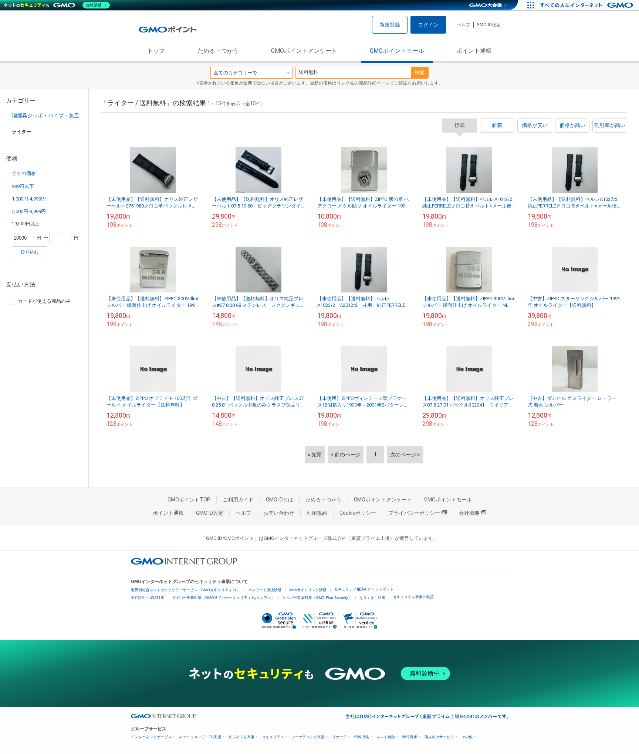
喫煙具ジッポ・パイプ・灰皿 (45, 116)
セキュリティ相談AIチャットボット (363, 589)
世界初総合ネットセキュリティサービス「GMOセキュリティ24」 (185, 590)
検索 (420, 72)
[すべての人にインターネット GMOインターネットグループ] (587, 5)
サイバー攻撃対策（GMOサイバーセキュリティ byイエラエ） (223, 598)
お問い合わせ (278, 513)
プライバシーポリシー (414, 513)
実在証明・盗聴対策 (147, 598)
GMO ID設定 (489, 24)
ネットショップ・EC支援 (200, 737)
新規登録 (389, 25)
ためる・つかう (218, 50)
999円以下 (23, 186)
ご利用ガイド (238, 500)
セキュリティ (273, 737)
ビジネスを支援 (241, 737)
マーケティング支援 (308, 737)
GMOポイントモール (397, 50)
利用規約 (317, 513)
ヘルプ (463, 24)
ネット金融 (385, 737)
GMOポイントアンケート (304, 50)
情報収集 (361, 737)
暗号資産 (409, 737)
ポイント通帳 (474, 50)
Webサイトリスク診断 (308, 590)
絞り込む (29, 252)
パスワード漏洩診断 (264, 590)
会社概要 (469, 513)
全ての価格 (24, 173)
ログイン (428, 25)
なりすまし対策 (372, 598)
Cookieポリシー (357, 513)
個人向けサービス (439, 737)
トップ (156, 50)
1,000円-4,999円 (29, 199)
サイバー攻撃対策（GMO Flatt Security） (317, 598)
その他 (467, 737)
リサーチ (339, 737)
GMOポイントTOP (189, 500)
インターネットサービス (151, 737)
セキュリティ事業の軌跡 (413, 597)
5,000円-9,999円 (29, 211)
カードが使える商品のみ (44, 301)
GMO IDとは (279, 500)
